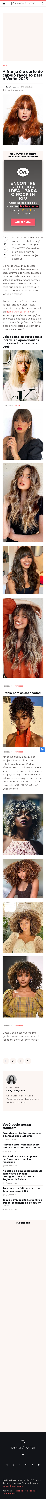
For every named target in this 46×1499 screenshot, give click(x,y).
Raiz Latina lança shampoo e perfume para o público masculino (20, 1159)
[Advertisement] (23, 37)
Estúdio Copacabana (12, 1486)
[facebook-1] (20, 1464)
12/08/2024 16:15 (10, 1209)
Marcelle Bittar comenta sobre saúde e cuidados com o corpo (21, 1146)
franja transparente (17, 311)
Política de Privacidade (24, 1491)
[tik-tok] (38, 1464)
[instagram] (7, 1464)
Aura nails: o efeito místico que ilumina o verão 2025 (22, 1189)
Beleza (6, 66)
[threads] (13, 1464)
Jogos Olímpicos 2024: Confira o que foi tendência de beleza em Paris (22, 1203)
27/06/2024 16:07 (10, 1140)
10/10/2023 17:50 (10, 1166)
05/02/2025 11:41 (10, 1151)
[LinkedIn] (5, 244)
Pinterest (18, 405)
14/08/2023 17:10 (10, 1183)
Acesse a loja (23, 222)
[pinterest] (26, 1464)
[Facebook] (5, 238)
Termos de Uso (9, 1493)
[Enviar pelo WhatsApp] (5, 249)
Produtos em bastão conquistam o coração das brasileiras (22, 1134)
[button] (13, 90)
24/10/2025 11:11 (10, 1195)
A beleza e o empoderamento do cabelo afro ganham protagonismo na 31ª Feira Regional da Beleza (22, 1175)
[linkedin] (32, 1464)
